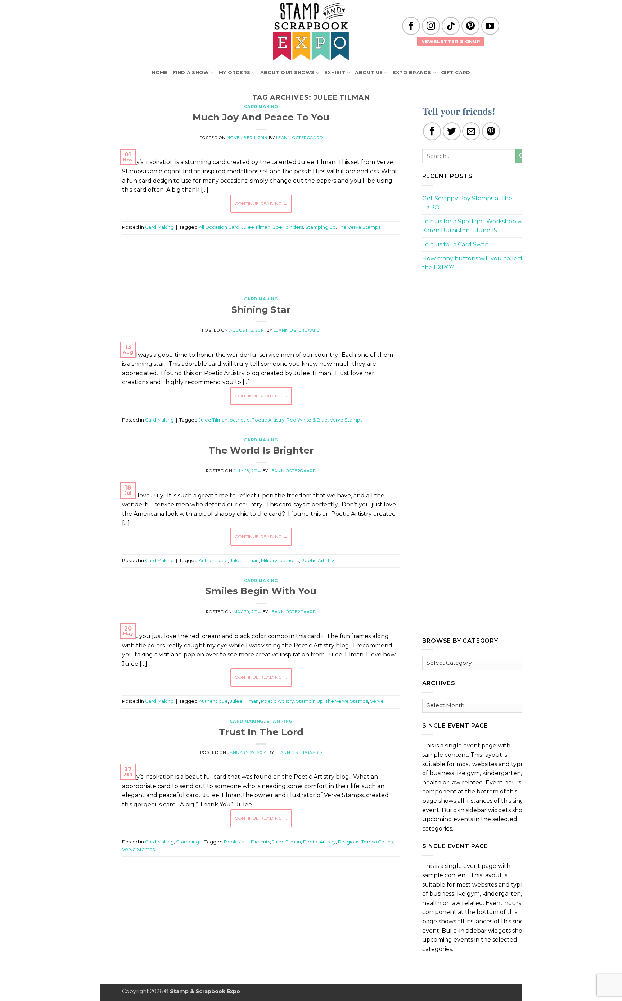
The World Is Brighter (261, 450)
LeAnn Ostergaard (299, 137)
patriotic (239, 420)
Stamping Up (320, 227)
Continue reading (261, 203)
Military (269, 560)
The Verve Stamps (359, 227)
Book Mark (236, 842)
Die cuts (260, 842)
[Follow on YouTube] (490, 26)
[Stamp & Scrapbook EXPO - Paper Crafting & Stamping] (311, 31)
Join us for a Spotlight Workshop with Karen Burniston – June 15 (476, 226)
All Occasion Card (219, 227)
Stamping (279, 721)
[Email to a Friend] (471, 131)
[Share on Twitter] (452, 131)
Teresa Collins (377, 842)
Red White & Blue (307, 420)
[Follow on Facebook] (411, 26)
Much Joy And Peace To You (261, 117)
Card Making (261, 106)
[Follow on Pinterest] (470, 26)
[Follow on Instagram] (431, 26)
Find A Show (191, 72)
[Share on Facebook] (432, 131)
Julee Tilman (256, 227)
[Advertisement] (261, 262)
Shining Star (260, 309)
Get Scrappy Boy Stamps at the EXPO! (467, 203)
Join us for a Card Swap (455, 244)
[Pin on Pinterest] (491, 131)
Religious (348, 842)
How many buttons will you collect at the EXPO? (476, 263)
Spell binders (287, 227)
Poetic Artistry (268, 420)
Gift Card (455, 72)
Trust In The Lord (261, 731)
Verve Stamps (346, 420)
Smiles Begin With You (261, 590)
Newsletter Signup (451, 41)
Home (160, 72)
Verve (377, 701)
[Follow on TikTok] (451, 26)
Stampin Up (309, 701)
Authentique (213, 560)
